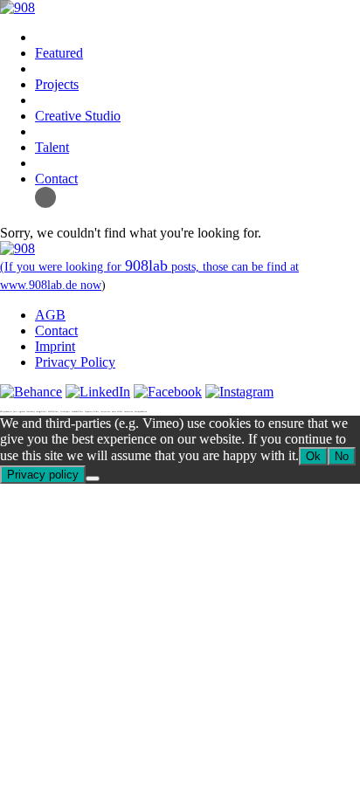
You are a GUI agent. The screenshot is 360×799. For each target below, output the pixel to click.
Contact (56, 178)
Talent (52, 147)
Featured (59, 52)
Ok (313, 456)
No (342, 456)
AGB (50, 314)
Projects (57, 84)
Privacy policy (43, 474)
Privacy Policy (75, 362)
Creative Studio (78, 115)
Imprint (55, 346)
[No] (93, 478)
